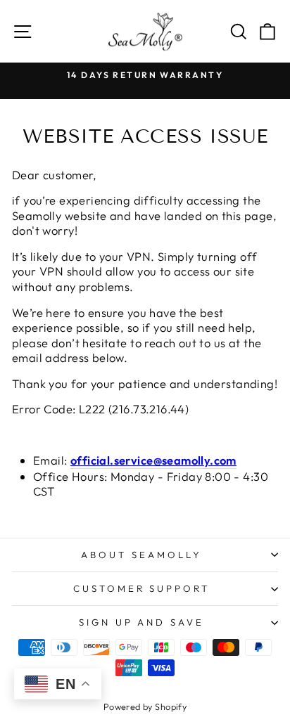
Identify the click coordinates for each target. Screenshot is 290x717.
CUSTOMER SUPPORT (141, 588)
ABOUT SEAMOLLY (141, 554)
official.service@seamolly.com (153, 460)
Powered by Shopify (145, 706)
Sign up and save (142, 622)
